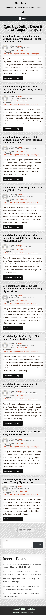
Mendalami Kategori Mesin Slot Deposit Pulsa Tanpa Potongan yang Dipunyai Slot (22, 288)
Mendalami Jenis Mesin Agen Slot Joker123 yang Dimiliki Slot (21, 338)
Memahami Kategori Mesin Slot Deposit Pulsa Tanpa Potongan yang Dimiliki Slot (22, 89)
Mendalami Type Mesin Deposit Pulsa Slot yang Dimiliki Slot (20, 385)
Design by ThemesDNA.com (23, 612)
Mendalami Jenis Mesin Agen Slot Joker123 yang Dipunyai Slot (21, 481)
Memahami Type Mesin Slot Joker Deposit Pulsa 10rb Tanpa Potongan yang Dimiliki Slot (22, 39)
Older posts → (26, 530)
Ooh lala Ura (23, 3)
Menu (24, 19)
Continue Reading (13, 78)
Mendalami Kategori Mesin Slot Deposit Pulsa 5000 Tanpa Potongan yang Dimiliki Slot (22, 238)
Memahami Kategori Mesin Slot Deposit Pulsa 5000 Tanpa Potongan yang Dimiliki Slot (22, 140)
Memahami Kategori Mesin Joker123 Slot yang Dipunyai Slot (22, 433)
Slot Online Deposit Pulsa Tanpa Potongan (21, 54)
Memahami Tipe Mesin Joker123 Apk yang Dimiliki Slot (22, 189)
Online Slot (22, 50)
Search (5, 540)
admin (19, 46)
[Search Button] (23, 12)
